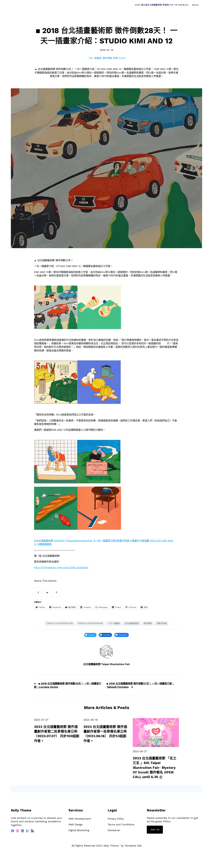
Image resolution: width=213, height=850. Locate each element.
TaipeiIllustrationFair (90, 623)
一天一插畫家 (94, 58)
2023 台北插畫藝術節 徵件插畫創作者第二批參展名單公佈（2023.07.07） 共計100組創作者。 (56, 734)
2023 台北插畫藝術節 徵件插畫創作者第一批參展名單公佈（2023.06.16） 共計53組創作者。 (105, 734)
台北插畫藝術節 (132, 623)
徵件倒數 (107, 58)
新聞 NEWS (119, 58)
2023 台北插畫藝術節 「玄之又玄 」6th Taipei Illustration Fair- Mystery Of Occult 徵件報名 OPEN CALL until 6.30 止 (154, 767)
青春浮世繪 (161, 623)
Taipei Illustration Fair (60, 623)
